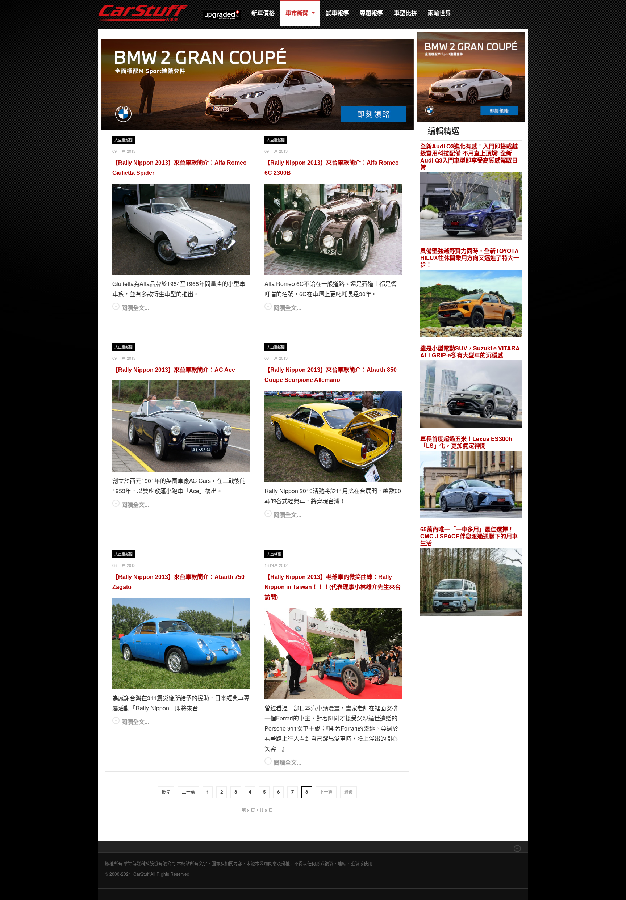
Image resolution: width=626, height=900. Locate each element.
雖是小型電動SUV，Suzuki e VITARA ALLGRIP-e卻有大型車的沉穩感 (470, 351)
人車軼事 (274, 554)
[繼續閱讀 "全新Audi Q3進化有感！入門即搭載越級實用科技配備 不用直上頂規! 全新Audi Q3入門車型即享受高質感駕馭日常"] (471, 207)
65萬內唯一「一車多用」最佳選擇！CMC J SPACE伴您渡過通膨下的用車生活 (469, 536)
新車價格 (263, 13)
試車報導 (337, 13)
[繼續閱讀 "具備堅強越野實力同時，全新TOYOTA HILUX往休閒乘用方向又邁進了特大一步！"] (471, 304)
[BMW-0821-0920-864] (257, 84)
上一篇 (188, 792)
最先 (166, 792)
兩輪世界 (439, 13)
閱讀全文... (135, 307)
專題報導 (371, 13)
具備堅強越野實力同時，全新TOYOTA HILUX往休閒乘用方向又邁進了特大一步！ (469, 257)
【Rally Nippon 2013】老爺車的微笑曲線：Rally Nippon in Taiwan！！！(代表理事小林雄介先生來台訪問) (332, 587)
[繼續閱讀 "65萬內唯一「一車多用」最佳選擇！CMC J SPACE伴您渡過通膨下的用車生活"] (471, 583)
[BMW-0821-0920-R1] (471, 76)
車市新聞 (297, 13)
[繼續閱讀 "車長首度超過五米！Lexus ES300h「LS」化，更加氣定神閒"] (471, 485)
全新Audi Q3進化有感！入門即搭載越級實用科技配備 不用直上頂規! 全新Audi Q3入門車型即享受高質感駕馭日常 (469, 157)
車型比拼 (405, 13)
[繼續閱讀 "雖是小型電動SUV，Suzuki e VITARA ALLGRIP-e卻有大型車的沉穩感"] (471, 395)
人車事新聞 (123, 140)
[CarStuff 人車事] (143, 3)
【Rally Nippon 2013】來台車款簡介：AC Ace (173, 370)
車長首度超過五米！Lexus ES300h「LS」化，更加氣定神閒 (466, 442)
